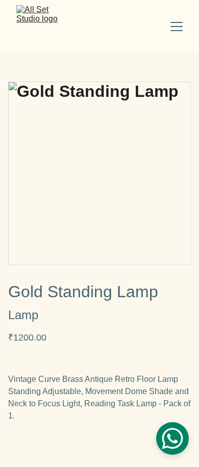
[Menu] (176, 26)
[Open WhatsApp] (172, 438)
